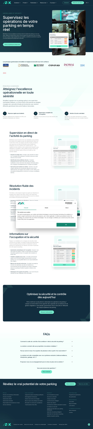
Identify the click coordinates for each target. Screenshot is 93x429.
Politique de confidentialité (40, 424)
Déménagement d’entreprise (31, 396)
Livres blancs (72, 405)
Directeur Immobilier (7, 396)
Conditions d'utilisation (52, 424)
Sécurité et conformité (52, 396)
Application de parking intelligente (54, 412)
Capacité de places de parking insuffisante (34, 394)
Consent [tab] (26, 207)
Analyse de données (51, 398)
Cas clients (71, 401)
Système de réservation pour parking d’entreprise (55, 409)
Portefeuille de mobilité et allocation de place (56, 404)
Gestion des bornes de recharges (32, 398)
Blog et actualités (72, 403)
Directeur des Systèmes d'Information (11, 394)
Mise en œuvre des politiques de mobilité (33, 400)
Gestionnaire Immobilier (8, 400)
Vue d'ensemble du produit (53, 394)
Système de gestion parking (53, 416)
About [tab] (66, 207)
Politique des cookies (18, 424)
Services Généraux (7, 404)
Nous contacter (46, 371)
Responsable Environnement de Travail (11, 402)
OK (66, 224)
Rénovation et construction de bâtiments (33, 402)
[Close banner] (75, 203)
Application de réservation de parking (55, 413)
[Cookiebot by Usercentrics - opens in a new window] (66, 203)
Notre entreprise (72, 410)
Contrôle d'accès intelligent (53, 400)
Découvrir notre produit (46, 312)
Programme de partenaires (75, 394)
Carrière (71, 412)
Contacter (66, 2)
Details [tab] (46, 207)
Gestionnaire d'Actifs (7, 398)
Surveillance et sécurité (52, 406)
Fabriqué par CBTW (63, 424)
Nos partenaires (72, 396)
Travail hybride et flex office (31, 404)
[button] (17, 2)
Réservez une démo (78, 2)
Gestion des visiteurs (51, 402)
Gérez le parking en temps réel (12, 44)
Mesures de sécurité (28, 424)
